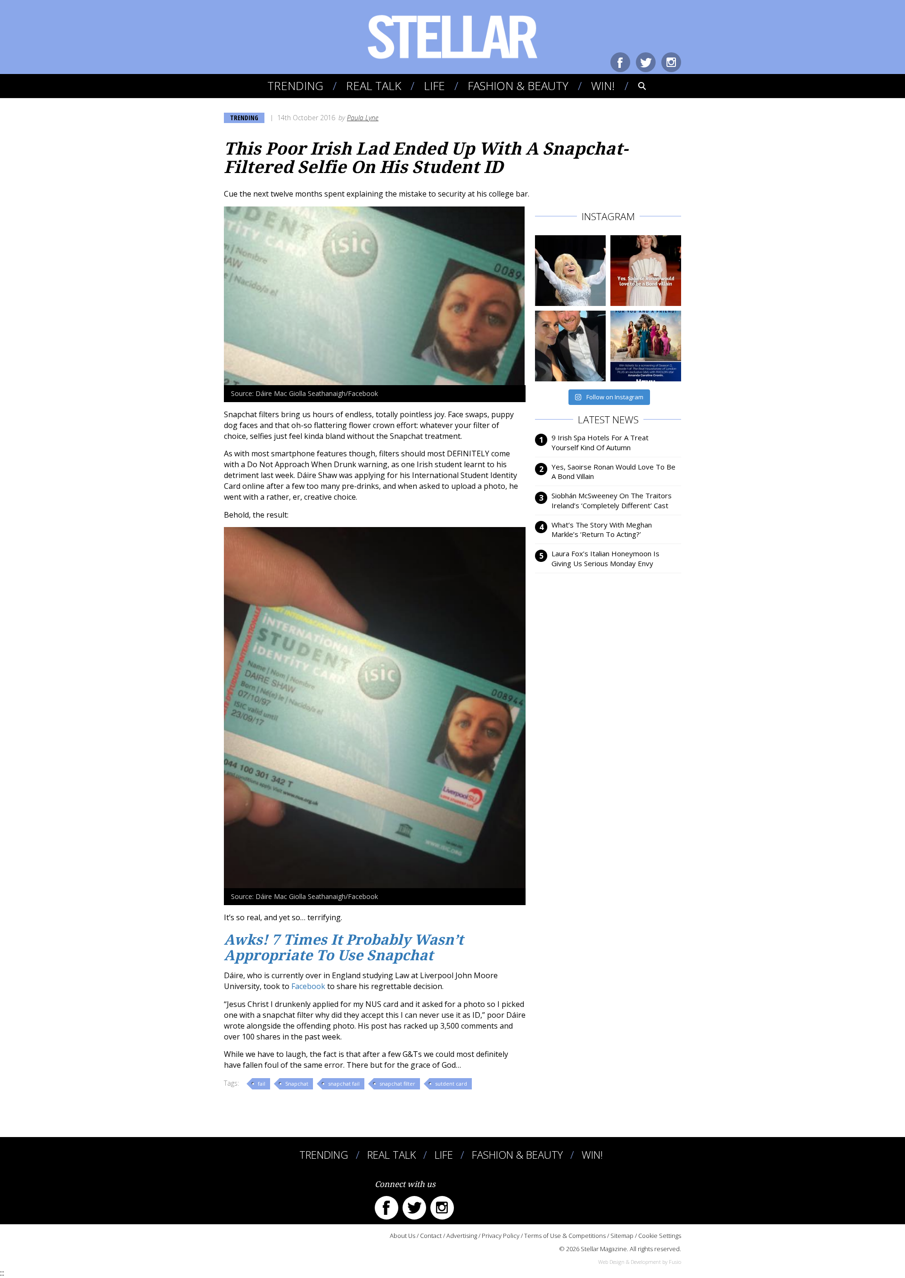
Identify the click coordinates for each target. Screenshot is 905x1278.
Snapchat (296, 1083)
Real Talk (373, 85)
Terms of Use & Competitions (565, 1235)
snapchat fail (344, 1083)
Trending (295, 85)
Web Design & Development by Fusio (639, 1261)
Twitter (646, 62)
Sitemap (622, 1235)
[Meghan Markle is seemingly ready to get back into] (570, 346)
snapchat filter (397, 1083)
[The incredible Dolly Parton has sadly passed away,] (570, 270)
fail (261, 1083)
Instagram (671, 62)
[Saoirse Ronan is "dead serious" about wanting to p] (645, 270)
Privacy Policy (500, 1235)
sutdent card (451, 1083)
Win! (603, 85)
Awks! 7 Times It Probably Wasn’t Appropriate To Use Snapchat (343, 948)
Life (434, 85)
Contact (431, 1235)
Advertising (461, 1235)
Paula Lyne (362, 117)
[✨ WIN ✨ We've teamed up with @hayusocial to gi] (645, 346)
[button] (635, 86)
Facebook (620, 62)
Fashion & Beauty (518, 85)
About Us (402, 1235)
